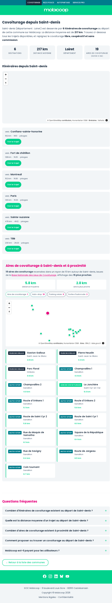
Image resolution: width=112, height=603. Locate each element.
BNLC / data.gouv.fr (93, 343)
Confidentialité (65, 597)
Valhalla (101, 120)
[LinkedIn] (56, 577)
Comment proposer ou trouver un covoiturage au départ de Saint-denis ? (49, 540)
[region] (56, 97)
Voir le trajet (13, 141)
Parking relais (56, 294)
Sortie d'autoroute (78, 294)
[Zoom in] (6, 74)
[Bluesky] (61, 577)
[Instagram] (50, 577)
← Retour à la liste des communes (25, 562)
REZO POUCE (48, 2)
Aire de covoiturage (17, 294)
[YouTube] (67, 577)
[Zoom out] (6, 79)
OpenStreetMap (55, 120)
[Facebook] (44, 577)
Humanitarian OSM (79, 120)
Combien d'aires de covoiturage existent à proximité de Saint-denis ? (46, 530)
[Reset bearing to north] (6, 83)
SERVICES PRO (79, 2)
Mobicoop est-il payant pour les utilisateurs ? (32, 550)
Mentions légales (47, 597)
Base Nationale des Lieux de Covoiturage (34, 275)
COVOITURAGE (33, 2)
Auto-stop (38, 294)
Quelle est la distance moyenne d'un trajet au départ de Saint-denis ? (46, 520)
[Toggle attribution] (106, 120)
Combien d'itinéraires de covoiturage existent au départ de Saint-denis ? (49, 510)
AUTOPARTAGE (63, 2)
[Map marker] (48, 313)
